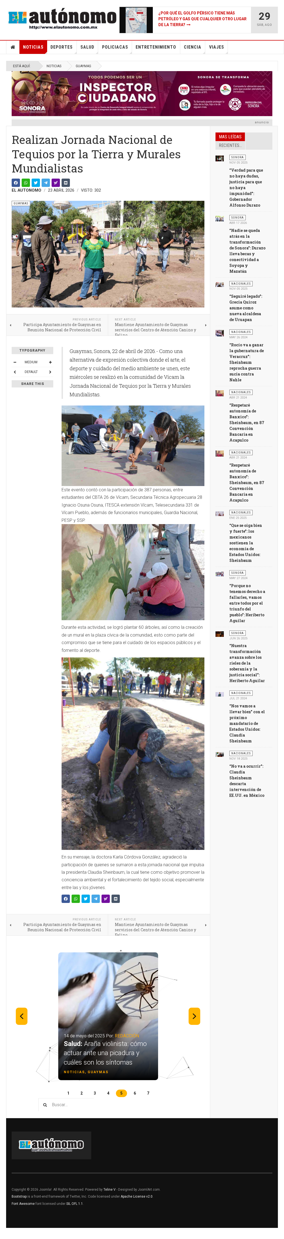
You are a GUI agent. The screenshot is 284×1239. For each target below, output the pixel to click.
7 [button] (148, 1093)
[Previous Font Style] (15, 372)
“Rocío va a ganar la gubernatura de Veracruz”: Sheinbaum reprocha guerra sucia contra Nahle (246, 362)
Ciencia (192, 47)
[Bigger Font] (50, 362)
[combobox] (66, 1104)
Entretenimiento (156, 47)
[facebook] (16, 183)
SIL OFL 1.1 (74, 1204)
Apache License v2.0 (137, 1196)
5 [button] (121, 1093)
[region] (108, 1022)
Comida (111, 1035)
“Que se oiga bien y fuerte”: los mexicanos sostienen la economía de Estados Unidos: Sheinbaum (245, 543)
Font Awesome (23, 1204)
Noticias (33, 47)
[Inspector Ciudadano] (142, 93)
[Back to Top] (5, 1233)
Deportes (61, 47)
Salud (87, 47)
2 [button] (81, 1093)
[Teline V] (62, 19)
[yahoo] (56, 183)
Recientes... (230, 145)
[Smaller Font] (15, 362)
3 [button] (95, 1093)
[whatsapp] (26, 183)
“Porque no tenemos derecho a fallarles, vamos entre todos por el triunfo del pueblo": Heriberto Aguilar (247, 603)
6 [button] (135, 1093)
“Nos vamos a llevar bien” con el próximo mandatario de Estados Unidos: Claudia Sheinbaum (247, 723)
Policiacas (115, 47)
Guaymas (83, 66)
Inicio (13, 47)
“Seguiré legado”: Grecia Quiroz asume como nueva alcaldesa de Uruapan (245, 308)
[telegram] (46, 183)
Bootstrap (19, 1196)
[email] (66, 183)
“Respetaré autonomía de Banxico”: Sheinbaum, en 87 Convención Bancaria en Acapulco (246, 422)
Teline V (109, 1190)
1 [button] (68, 1093)
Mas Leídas (230, 136)
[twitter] (36, 183)
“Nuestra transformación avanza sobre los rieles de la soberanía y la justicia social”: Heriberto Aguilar (247, 663)
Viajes (216, 47)
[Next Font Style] (50, 372)
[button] (108, 1016)
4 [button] (108, 1093)
